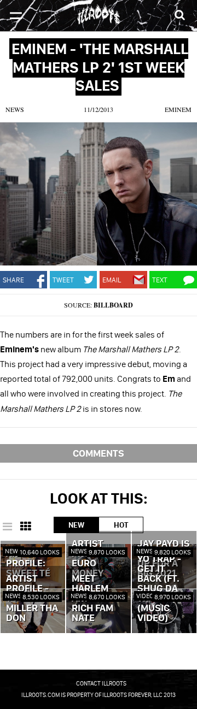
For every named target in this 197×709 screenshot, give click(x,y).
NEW (76, 525)
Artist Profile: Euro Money (91, 559)
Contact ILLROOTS (101, 683)
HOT (121, 525)
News (14, 109)
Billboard (113, 305)
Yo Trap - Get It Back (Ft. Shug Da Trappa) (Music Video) (159, 589)
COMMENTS (98, 453)
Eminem (178, 109)
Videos (147, 596)
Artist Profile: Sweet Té (28, 563)
